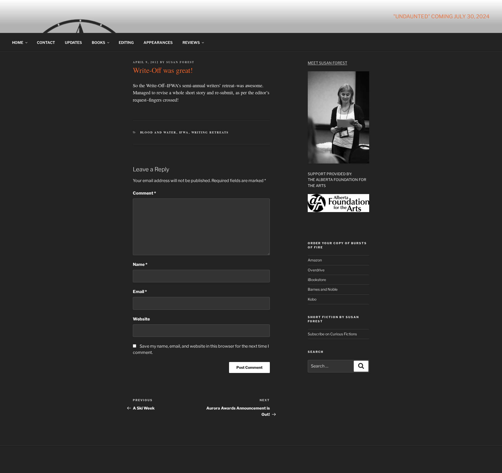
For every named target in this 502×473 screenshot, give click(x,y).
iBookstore (317, 279)
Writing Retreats (210, 132)
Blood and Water (158, 132)
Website (141, 319)
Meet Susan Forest (327, 63)
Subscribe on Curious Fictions (332, 334)
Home (17, 42)
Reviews (191, 42)
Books (98, 42)
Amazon (315, 260)
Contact (46, 42)
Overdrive (316, 270)
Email (140, 291)
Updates (73, 42)
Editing (126, 42)
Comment (144, 193)
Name (140, 264)
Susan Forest (180, 62)
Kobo (312, 299)
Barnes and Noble (323, 289)
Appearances (158, 42)
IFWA (184, 132)
